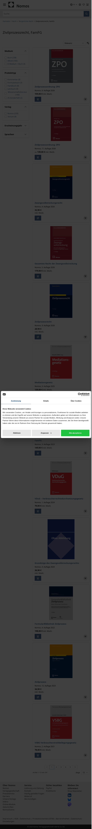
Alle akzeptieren (75, 433)
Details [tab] (46, 401)
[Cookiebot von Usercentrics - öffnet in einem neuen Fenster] (79, 394)
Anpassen (45, 433)
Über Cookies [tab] (76, 401)
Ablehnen (17, 433)
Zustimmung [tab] (16, 401)
